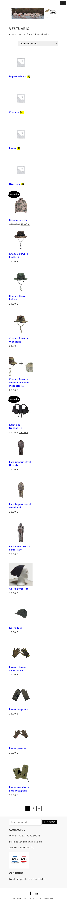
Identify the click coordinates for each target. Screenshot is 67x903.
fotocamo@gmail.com (29, 842)
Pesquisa (49, 822)
